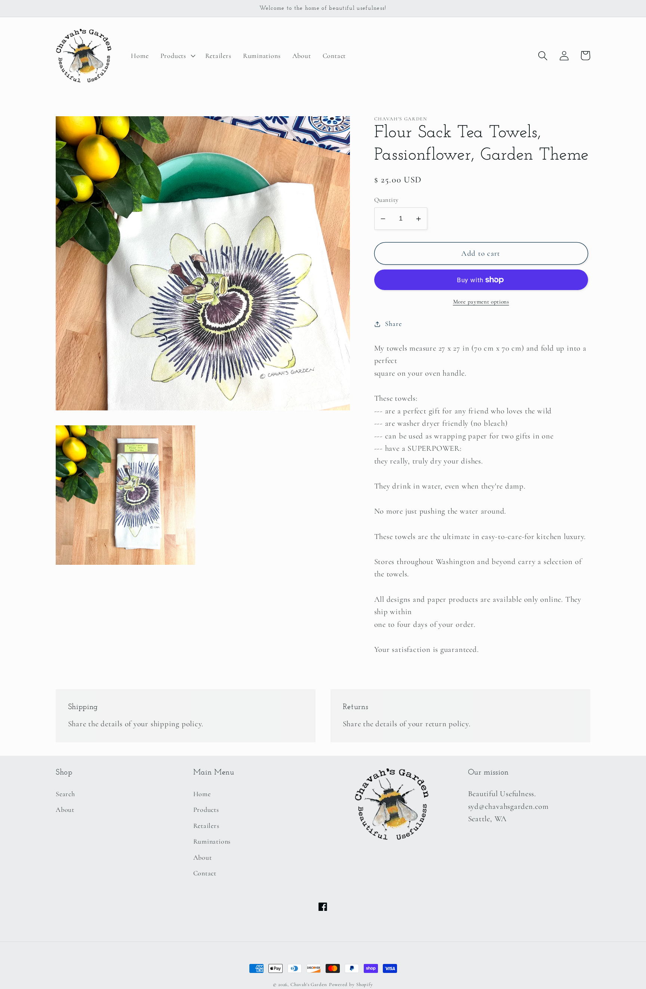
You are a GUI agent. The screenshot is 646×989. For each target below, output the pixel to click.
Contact (204, 873)
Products (206, 809)
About (65, 809)
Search (65, 794)
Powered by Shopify (351, 985)
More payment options (481, 301)
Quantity (386, 200)
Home (202, 794)
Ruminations (212, 841)
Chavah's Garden (308, 985)
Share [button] (393, 324)
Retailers (206, 826)
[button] (176, 56)
